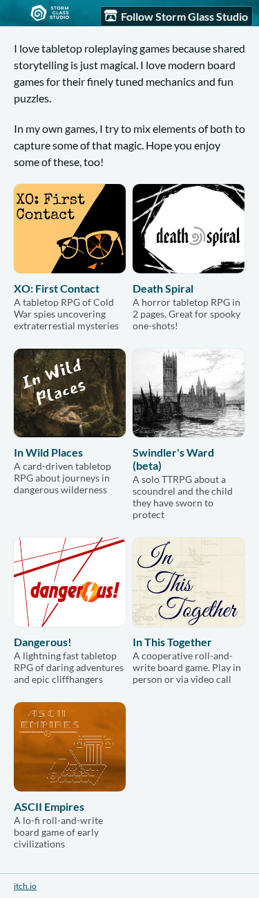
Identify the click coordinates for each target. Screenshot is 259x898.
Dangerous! (43, 641)
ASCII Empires (49, 806)
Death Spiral (163, 288)
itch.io (25, 886)
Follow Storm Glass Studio (184, 16)
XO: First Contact (56, 288)
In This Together (172, 641)
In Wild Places (48, 452)
